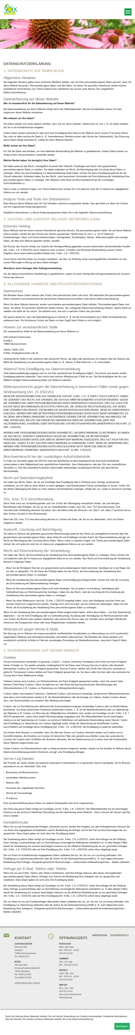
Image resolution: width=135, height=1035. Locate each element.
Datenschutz (120, 935)
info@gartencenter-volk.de (27, 983)
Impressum (99, 935)
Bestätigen (122, 1026)
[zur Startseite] (11, 13)
